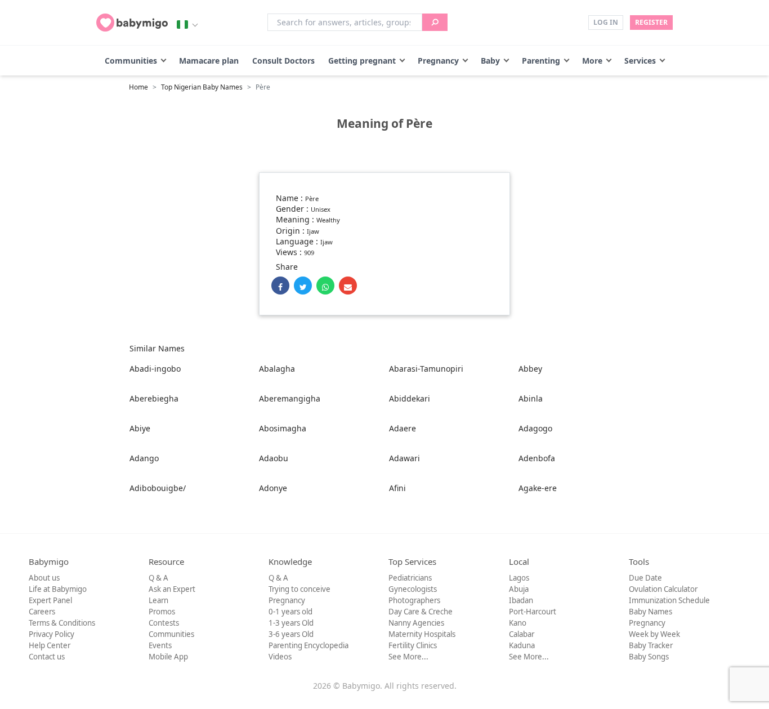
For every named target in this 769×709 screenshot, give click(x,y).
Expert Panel (50, 600)
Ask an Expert (172, 589)
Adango (144, 458)
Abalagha (277, 368)
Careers (42, 612)
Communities (131, 60)
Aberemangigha (289, 398)
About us (44, 578)
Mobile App (168, 657)
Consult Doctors (283, 60)
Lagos (519, 578)
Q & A (158, 578)
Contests (164, 623)
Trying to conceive (299, 589)
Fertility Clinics (412, 645)
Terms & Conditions (62, 623)
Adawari (404, 458)
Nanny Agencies (416, 623)
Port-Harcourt (532, 612)
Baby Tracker (651, 645)
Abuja (519, 589)
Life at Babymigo (58, 589)
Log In (605, 22)
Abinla (530, 398)
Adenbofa (536, 458)
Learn (158, 600)
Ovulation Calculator (663, 589)
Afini (397, 488)
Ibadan (521, 600)
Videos (280, 657)
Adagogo (535, 428)
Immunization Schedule (669, 600)
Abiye (139, 428)
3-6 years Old (291, 634)
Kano (517, 623)
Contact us (47, 657)
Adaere (402, 428)
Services (640, 60)
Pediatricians (410, 578)
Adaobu (273, 458)
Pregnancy (438, 60)
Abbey (530, 368)
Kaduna (522, 645)
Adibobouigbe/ (157, 488)
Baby (490, 60)
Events (160, 645)
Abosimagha (282, 428)
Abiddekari (409, 398)
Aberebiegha (153, 398)
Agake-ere (537, 488)
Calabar (521, 634)
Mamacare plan (209, 60)
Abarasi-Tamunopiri (426, 368)
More (592, 60)
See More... (408, 657)
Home (138, 87)
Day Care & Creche (420, 612)
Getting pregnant (362, 60)
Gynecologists (412, 589)
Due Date (645, 578)
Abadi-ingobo (155, 368)
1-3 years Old (291, 623)
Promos (162, 612)
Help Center (49, 645)
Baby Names (650, 612)
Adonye (273, 488)
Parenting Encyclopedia (308, 645)
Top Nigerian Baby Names (202, 87)
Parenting (541, 60)
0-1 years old (290, 612)
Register (651, 22)
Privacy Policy (51, 634)
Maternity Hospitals (421, 634)
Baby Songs (649, 657)
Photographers (414, 600)
